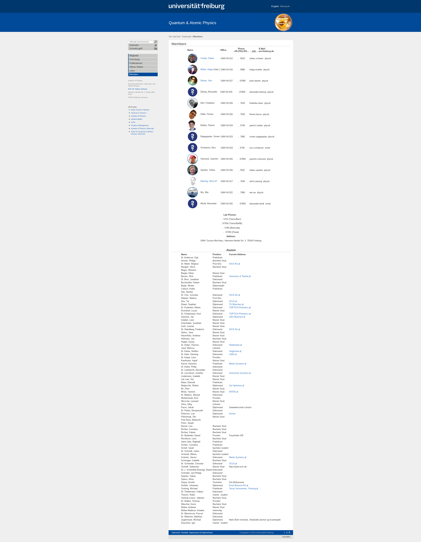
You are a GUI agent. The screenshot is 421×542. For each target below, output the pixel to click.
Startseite (186, 36)
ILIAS (133, 122)
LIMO (231, 354)
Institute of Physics (138, 116)
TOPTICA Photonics (238, 307)
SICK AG (233, 264)
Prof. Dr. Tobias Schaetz (137, 89)
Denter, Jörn (206, 80)
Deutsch (285, 6)
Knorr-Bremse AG (237, 485)
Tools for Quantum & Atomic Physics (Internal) (142, 133)
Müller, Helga (206, 69)
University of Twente (238, 276)
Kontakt (184, 532)
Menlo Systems (236, 363)
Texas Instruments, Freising (242, 488)
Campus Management (140, 125)
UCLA (232, 301)
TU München (235, 304)
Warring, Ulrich (206, 181)
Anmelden (286, 537)
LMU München (236, 317)
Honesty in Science (138, 113)
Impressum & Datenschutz (201, 532)
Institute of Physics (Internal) (142, 128)
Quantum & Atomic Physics (192, 23)
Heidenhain (234, 345)
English (275, 6)
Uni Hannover (235, 385)
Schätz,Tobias (206, 58)
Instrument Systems (238, 373)
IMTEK (232, 392)
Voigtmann (234, 351)
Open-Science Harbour (140, 110)
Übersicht (176, 532)
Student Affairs (136, 119)
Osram (232, 413)
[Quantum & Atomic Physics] (277, 22)
